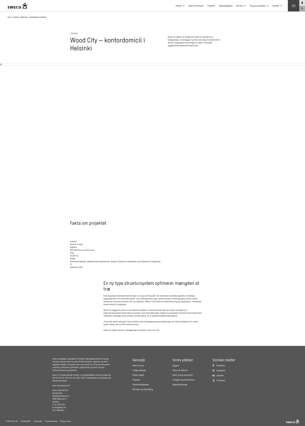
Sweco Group (138, 365)
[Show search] (302, 8)
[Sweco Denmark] (17, 6)
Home (10, 17)
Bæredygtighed (225, 5)
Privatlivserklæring (51, 421)
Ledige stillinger (139, 370)
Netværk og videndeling (142, 389)
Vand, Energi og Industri (183, 375)
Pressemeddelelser (140, 384)
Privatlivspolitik (26, 421)
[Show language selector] (302, 3)
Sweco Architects (196, 5)
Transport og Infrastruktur (184, 379)
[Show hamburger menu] (293, 5)
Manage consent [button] (65, 421)
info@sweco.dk (60, 407)
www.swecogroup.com (61, 385)
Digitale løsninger (180, 384)
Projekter (211, 5)
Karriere (239, 5)
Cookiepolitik (37, 421)
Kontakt (275, 5)
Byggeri (176, 365)
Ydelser (178, 5)
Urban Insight (138, 375)
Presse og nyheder (258, 5)
